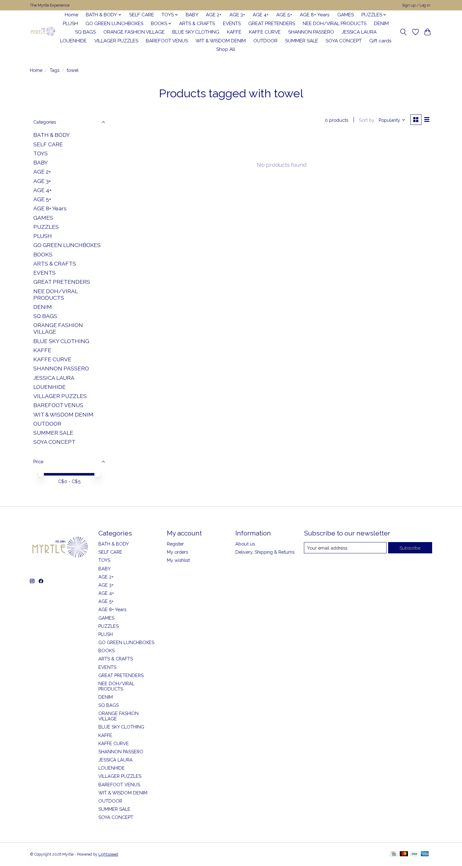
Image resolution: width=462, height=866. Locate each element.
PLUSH (70, 23)
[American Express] (425, 854)
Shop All (225, 49)
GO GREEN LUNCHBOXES (114, 23)
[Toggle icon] (403, 32)
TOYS (40, 153)
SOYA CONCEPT (344, 41)
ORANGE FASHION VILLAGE (134, 32)
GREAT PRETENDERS (271, 23)
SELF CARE (141, 15)
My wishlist (178, 560)
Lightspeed (108, 854)
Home (71, 15)
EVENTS (232, 23)
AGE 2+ (214, 15)
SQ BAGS (85, 32)
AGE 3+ (237, 15)
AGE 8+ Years (315, 15)
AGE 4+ (261, 15)
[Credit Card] (394, 854)
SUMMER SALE (301, 41)
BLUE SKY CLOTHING (195, 32)
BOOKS (42, 254)
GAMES (345, 15)
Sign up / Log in (416, 5)
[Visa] (414, 854)
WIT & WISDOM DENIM (220, 41)
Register (175, 543)
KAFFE (234, 32)
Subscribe (410, 548)
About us (245, 543)
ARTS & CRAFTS (197, 23)
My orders (177, 552)
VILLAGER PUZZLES (116, 41)
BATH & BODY (51, 135)
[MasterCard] (404, 854)
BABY (192, 15)
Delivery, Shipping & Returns (264, 552)
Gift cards (380, 41)
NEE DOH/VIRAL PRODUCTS (334, 23)
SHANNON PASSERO (311, 32)
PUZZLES (46, 226)
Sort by (366, 120)
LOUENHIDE (73, 41)
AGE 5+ (284, 15)
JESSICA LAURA (359, 32)
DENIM (381, 23)
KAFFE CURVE (265, 32)
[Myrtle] (43, 32)
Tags (54, 70)
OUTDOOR (265, 41)
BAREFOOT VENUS (167, 41)
